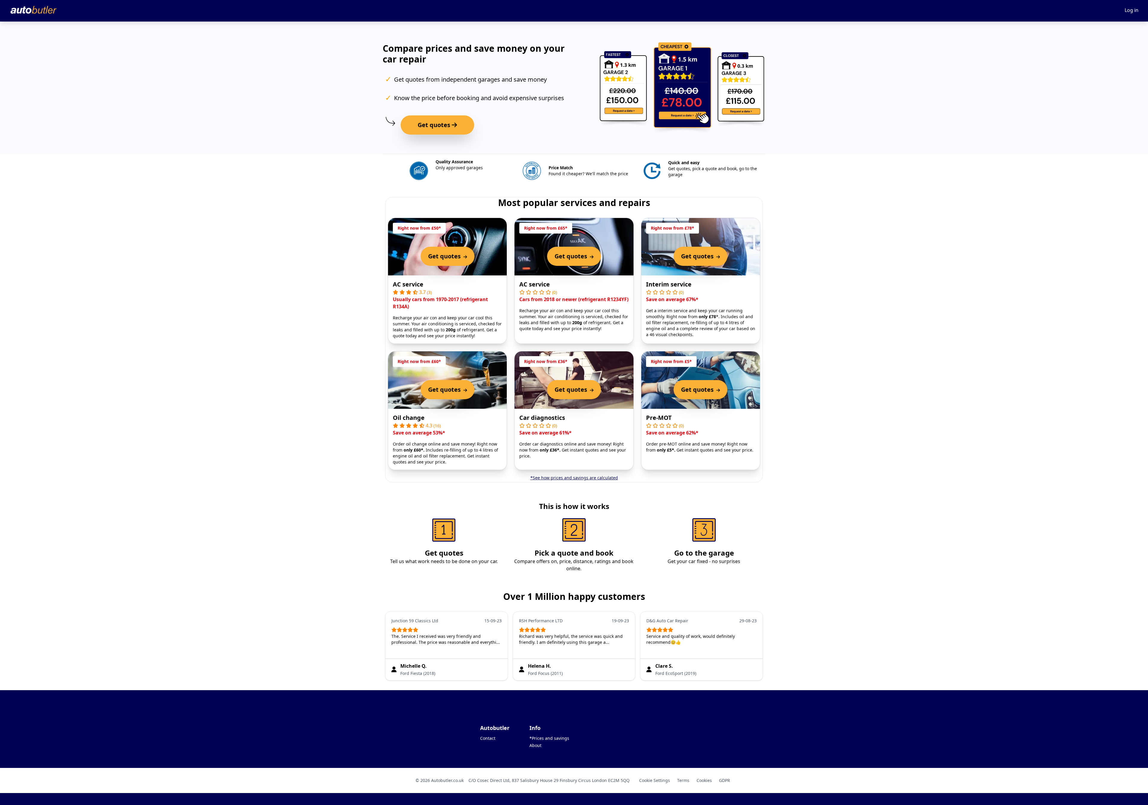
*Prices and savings (549, 738)
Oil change (409, 418)
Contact (487, 738)
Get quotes (435, 125)
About (535, 745)
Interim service (668, 284)
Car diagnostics (542, 418)
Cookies (704, 780)
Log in (1131, 10)
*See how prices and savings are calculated (574, 478)
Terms (683, 780)
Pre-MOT (659, 418)
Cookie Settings (654, 780)
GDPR (724, 780)
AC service (408, 284)
